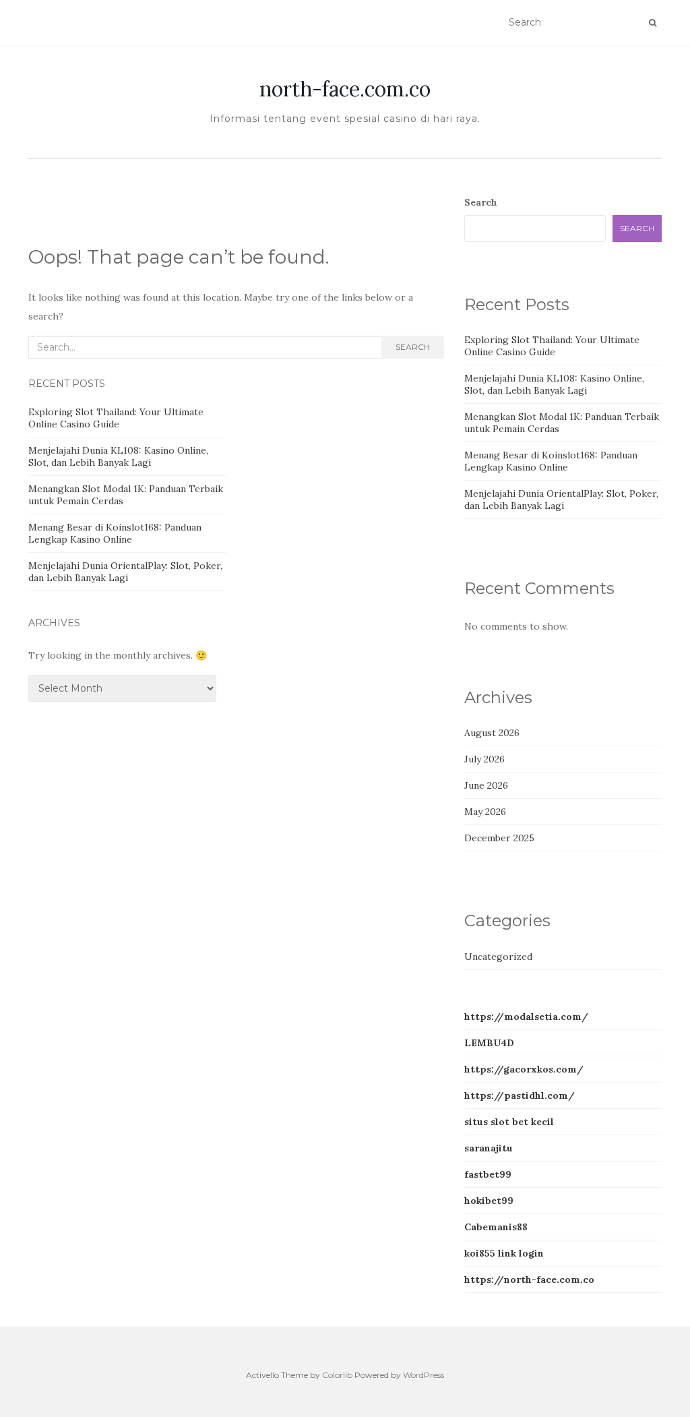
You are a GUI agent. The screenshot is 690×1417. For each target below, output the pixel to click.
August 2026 (492, 733)
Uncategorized (498, 957)
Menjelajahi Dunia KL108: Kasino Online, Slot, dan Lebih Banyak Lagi (118, 456)
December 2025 (499, 838)
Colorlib (337, 1375)
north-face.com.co (345, 89)
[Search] (653, 23)
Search (413, 347)
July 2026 (484, 759)
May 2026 (485, 812)
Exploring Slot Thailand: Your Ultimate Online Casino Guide (115, 418)
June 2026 (486, 785)
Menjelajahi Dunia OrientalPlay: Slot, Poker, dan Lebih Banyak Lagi (125, 572)
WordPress (423, 1375)
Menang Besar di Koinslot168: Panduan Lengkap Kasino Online (114, 533)
